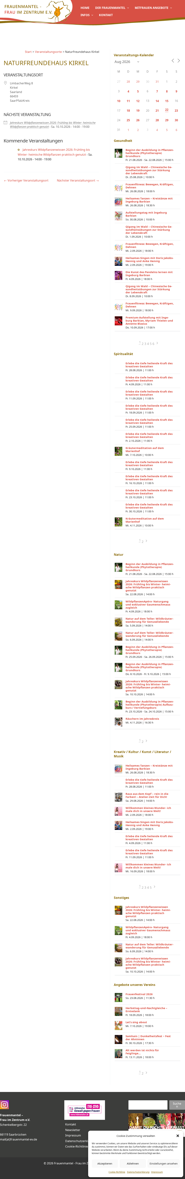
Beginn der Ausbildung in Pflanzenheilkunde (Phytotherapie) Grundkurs (150, 153)
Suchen (177, 1105)
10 (118, 101)
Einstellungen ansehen (164, 1163)
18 (128, 111)
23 (176, 111)
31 (157, 82)
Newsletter (72, 1130)
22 (166, 110)
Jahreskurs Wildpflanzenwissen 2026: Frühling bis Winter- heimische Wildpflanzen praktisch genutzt (148, 585)
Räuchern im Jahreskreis (142, 718)
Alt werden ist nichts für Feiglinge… (142, 1051)
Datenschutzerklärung (138, 1172)
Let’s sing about (136, 1022)
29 (137, 82)
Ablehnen (133, 1163)
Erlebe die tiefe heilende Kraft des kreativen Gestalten (149, 364)
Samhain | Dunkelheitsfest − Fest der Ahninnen (148, 1037)
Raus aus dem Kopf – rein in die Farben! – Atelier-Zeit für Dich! (147, 795)
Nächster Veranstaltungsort (78, 180)
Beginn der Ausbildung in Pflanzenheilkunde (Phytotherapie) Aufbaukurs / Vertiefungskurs (150, 704)
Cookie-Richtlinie (117, 1172)
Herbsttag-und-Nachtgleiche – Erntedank (146, 1009)
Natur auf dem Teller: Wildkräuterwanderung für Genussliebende (149, 620)
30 (176, 120)
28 (128, 82)
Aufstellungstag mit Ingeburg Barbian (146, 214)
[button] (178, 1136)
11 (128, 101)
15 (166, 101)
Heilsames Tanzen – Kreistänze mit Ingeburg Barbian (149, 200)
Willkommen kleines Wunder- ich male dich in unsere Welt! (148, 809)
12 (137, 101)
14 (157, 101)
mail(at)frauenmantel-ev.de (18, 1139)
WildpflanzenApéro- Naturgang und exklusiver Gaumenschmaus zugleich (148, 604)
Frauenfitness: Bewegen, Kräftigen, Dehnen (150, 185)
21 (157, 111)
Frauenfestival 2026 (139, 994)
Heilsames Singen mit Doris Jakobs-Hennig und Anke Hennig (149, 259)
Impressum (157, 1172)
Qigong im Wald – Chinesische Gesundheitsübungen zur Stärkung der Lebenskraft (149, 170)
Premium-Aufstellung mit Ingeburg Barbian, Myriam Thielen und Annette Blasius (149, 320)
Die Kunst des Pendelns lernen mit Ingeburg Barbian (149, 273)
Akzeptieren (104, 1163)
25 (128, 120)
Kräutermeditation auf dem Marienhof (145, 449)
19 (137, 111)
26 (137, 120)
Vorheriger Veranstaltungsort (26, 180)
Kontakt (70, 1124)
